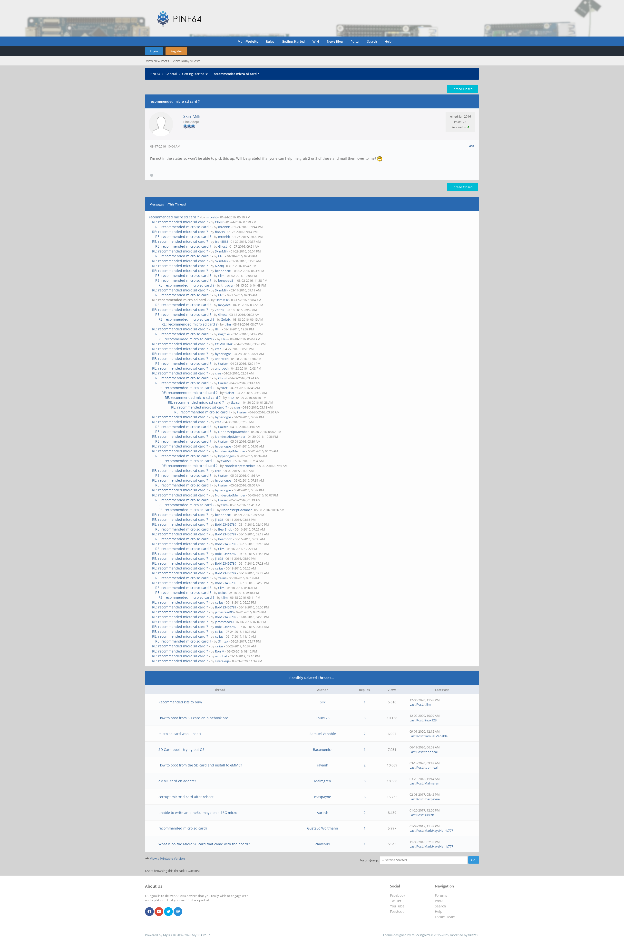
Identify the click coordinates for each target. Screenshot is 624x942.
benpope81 (223, 271)
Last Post (416, 704)
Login (154, 51)
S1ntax (223, 641)
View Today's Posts (186, 61)
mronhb (212, 217)
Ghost (219, 222)
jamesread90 (224, 612)
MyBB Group (201, 935)
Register (176, 51)
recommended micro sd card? (182, 828)
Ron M (219, 651)
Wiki (315, 41)
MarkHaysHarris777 (438, 830)
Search (372, 41)
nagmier (224, 334)
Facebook (397, 895)
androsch (222, 358)
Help (388, 41)
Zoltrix (219, 310)
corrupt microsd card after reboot (186, 796)
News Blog (335, 41)
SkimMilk (191, 116)
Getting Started (293, 41)
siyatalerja (222, 661)
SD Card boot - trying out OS (181, 749)
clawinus (322, 844)
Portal (355, 41)
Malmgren (322, 781)
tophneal (431, 752)
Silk (322, 702)
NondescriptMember (233, 431)
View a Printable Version (167, 858)
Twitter (395, 900)
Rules (270, 41)
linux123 (323, 718)
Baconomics (322, 749)
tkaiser (223, 363)
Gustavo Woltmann (322, 828)
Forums (441, 895)
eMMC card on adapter (177, 781)
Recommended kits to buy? (180, 702)
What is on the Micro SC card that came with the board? (204, 844)
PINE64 (155, 74)
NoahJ (219, 266)
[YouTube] (159, 912)
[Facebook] (149, 912)
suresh (322, 812)
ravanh (322, 765)
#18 (471, 146)
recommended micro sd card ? (174, 217)
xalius (219, 568)
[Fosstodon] (178, 912)
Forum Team (445, 916)
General (171, 74)
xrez (218, 349)
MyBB (167, 935)
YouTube (397, 906)
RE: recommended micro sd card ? (180, 222)
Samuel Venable (323, 733)
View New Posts (157, 61)
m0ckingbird (421, 935)
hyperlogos (223, 354)
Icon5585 (221, 241)
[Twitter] (168, 912)
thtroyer (227, 285)
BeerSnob (225, 529)
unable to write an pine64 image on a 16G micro (197, 812)
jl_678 (219, 519)
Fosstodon (398, 911)
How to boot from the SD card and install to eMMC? (200, 765)
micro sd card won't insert (179, 733)
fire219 (220, 232)
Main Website (248, 41)
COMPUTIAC (224, 344)
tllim (221, 256)
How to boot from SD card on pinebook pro (193, 718)
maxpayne (322, 796)
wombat (221, 656)
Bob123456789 (225, 524)
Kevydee (224, 305)
